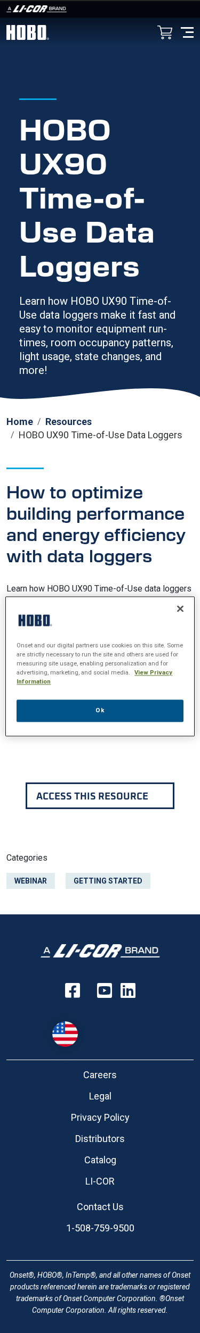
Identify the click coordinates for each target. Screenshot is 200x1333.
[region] (100, 666)
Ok (99, 710)
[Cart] (164, 33)
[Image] (100, 9)
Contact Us (100, 1206)
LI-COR (100, 1181)
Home (19, 421)
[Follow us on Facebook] (72, 990)
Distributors (100, 1138)
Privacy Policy (100, 1117)
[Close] (180, 608)
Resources (68, 421)
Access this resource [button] (92, 796)
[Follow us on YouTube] (104, 990)
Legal (100, 1096)
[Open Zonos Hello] (70, 1029)
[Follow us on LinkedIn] (128, 990)
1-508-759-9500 (100, 1228)
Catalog (100, 1159)
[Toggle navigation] (187, 32)
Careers (100, 1074)
